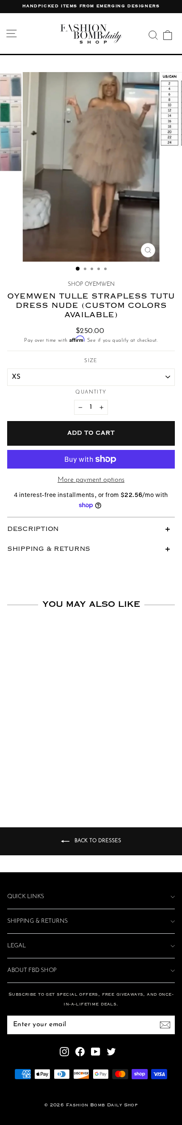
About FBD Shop (32, 970)
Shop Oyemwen (91, 284)
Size (91, 360)
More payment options (91, 480)
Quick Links (25, 896)
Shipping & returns (37, 921)
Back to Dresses (97, 841)
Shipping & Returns (48, 549)
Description (33, 529)
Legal (16, 946)
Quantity (90, 392)
